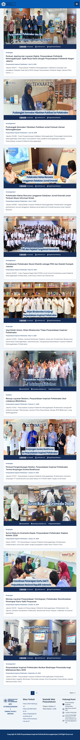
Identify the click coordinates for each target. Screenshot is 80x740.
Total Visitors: (47, 709)
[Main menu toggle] (77, 4)
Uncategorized (10, 123)
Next (73, 693)
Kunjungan (9, 52)
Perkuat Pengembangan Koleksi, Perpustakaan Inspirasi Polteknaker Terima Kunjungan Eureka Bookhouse (37, 468)
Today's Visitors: (48, 706)
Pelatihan (9, 395)
